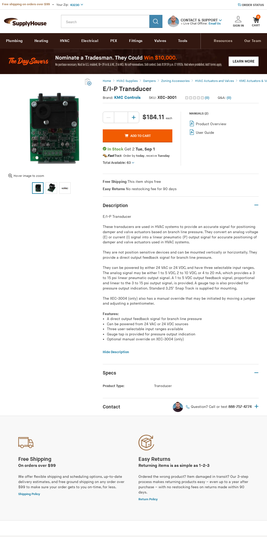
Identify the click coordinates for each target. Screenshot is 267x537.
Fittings (135, 41)
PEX (113, 41)
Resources (223, 41)
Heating (41, 41)
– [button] (256, 205)
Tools (182, 41)
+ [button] (256, 407)
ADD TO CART (140, 136)
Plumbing (14, 41)
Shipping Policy (29, 494)
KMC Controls (127, 97)
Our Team (252, 41)
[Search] (155, 21)
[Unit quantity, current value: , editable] (121, 117)
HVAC (64, 41)
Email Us (215, 24)
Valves (160, 41)
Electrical (89, 41)
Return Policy (148, 499)
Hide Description (116, 352)
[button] (220, 20)
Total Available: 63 (117, 163)
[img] (195, 97)
